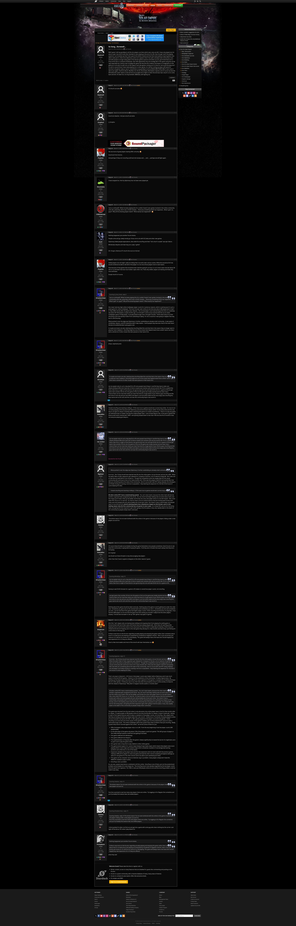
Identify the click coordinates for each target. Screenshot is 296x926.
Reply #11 (110, 404)
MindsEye (101, 379)
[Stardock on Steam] (196, 93)
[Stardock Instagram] (194, 93)
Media (160, 5)
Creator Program (163, 907)
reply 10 (123, 576)
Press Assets (162, 905)
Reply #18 (110, 650)
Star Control (129, 903)
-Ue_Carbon (101, 442)
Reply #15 (110, 543)
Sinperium (100, 629)
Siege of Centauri (130, 909)
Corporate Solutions (99, 897)
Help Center (193, 895)
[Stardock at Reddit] (184, 95)
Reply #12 (110, 432)
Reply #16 (110, 570)
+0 (100, 65)
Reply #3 (110, 148)
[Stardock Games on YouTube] (188, 93)
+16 (101, 250)
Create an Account (195, 899)
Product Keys (194, 901)
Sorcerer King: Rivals (130, 911)
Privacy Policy (139, 923)
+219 (101, 637)
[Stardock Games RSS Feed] (195, 95)
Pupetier (101, 158)
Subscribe (197, 916)
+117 (101, 451)
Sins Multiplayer (115, 43)
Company (162, 892)
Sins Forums (128, 49)
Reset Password (194, 903)
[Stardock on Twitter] (183, 93)
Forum (153, 5)
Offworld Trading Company (132, 907)
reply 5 (124, 294)
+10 (101, 484)
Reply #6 (110, 232)
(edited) (138, 85)
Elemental (128, 897)
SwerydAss (100, 414)
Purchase (178, 5)
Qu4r (100, 242)
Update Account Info (195, 905)
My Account (193, 897)
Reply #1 (110, 85)
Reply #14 (110, 515)
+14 (101, 132)
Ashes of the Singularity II (132, 895)
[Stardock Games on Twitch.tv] (191, 93)
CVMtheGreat (100, 214)
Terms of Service (146, 923)
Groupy (96, 907)
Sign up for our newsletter (166, 915)
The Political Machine (131, 905)
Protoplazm (101, 844)
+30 (101, 854)
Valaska (100, 525)
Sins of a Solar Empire (105, 43)
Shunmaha (101, 187)
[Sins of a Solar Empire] (148, 16)
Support (129, 1)
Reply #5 (110, 204)
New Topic (171, 30)
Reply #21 (110, 835)
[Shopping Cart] (197, 1)
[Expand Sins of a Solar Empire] (179, 49)
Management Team (163, 899)
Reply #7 (110, 259)
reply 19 (125, 811)
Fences (96, 901)
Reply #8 (110, 288)
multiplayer (172, 77)
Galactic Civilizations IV (131, 899)
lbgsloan (101, 474)
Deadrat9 (101, 55)
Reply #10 (110, 370)
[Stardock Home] (96, 1)
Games (107, 1)
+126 (101, 308)
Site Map (158, 923)
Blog (124, 1)
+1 (100, 197)
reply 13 (122, 656)
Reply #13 (110, 464)
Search (107, 33)
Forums (161, 911)
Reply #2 (110, 113)
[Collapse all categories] (200, 49)
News (119, 1)
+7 (100, 389)
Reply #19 (110, 775)
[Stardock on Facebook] (185, 93)
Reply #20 (110, 805)
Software (101, 1)
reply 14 (122, 781)
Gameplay (131, 5)
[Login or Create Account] (195, 1)
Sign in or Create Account (118, 882)
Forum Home (101, 33)
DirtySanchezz (101, 298)
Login (112, 33)
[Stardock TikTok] (190, 95)
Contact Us (161, 909)
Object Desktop (98, 895)
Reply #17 (110, 620)
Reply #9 (110, 340)
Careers (161, 901)
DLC (146, 5)
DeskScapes (97, 903)
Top (175, 85)
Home (97, 43)
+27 (101, 168)
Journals (140, 5)
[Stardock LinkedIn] (192, 95)
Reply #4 (110, 177)
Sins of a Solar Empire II (131, 901)
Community (113, 1)
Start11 (96, 899)
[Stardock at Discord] (187, 95)
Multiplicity (97, 905)
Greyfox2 (101, 122)
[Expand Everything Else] (179, 85)
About (160, 895)
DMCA (153, 923)
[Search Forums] (200, 1)
